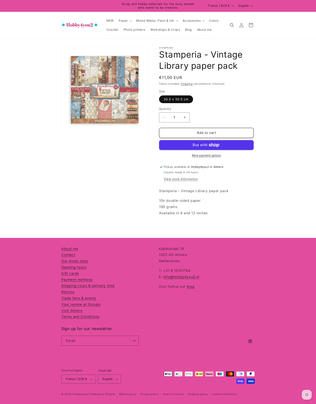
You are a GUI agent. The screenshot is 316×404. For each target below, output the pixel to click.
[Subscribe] (133, 341)
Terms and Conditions (80, 316)
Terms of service (173, 394)
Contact (68, 254)
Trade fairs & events (78, 298)
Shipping (187, 83)
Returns (67, 292)
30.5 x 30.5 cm (176, 99)
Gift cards (70, 273)
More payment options (206, 155)
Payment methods (77, 279)
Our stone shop (74, 261)
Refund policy (128, 394)
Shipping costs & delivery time (88, 285)
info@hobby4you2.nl (181, 277)
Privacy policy (149, 394)
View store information (181, 179)
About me (69, 248)
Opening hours (74, 267)
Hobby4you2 (81, 394)
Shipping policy (198, 394)
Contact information (224, 394)
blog (191, 286)
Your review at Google (81, 304)
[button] (124, 20)
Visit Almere (71, 310)
